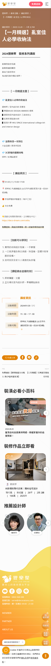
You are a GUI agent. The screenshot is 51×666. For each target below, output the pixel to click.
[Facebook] (12, 591)
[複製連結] (36, 357)
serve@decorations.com (22, 600)
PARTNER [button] (7, 621)
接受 (45, 656)
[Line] (26, 591)
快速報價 (46, 642)
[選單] (47, 4)
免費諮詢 (36, 4)
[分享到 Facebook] (22, 357)
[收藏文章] (9, 402)
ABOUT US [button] (7, 629)
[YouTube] (5, 591)
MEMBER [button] (6, 613)
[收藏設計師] (7, 516)
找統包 (46, 625)
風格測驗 (46, 634)
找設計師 (46, 616)
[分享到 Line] (29, 357)
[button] (5, 413)
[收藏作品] (8, 456)
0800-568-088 (18, 597)
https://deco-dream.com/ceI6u (16, 220)
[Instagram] (19, 591)
